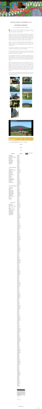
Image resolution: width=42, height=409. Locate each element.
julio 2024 (18, 174)
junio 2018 (18, 242)
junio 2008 (18, 355)
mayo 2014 (18, 289)
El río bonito (10, 177)
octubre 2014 (18, 284)
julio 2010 (18, 333)
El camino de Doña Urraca (11, 179)
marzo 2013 (18, 302)
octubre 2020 (18, 216)
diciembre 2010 (18, 328)
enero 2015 (18, 281)
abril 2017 (18, 255)
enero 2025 (18, 168)
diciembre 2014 (18, 282)
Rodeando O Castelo (11, 211)
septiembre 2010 (18, 331)
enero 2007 (18, 371)
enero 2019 (18, 235)
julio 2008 (18, 354)
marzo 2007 (18, 369)
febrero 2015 (18, 280)
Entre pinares (10, 175)
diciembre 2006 (18, 372)
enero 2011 (18, 327)
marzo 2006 (18, 380)
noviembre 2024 (18, 170)
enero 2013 (18, 304)
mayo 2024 (18, 176)
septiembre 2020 (18, 217)
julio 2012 (18, 310)
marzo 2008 (18, 358)
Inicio (21, 0)
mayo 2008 (18, 356)
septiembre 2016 (18, 262)
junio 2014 (18, 288)
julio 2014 (18, 287)
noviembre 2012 (18, 306)
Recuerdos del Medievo (11, 182)
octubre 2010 (18, 330)
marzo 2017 (18, 256)
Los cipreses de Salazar (11, 178)
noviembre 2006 (18, 373)
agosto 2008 (18, 353)
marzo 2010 (18, 335)
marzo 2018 (18, 245)
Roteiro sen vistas (10, 176)
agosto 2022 (18, 196)
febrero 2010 (18, 336)
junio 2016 (18, 265)
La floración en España (11, 193)
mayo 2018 (18, 243)
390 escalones (10, 181)
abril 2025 (18, 165)
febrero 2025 (18, 167)
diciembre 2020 (18, 215)
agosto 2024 (18, 173)
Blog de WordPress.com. (21, 406)
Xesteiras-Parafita (21, 25)
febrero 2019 (18, 234)
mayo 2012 (18, 312)
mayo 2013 (18, 300)
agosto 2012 (18, 309)
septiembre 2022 (18, 195)
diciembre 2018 (18, 236)
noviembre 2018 (18, 237)
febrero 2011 (18, 326)
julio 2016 (18, 264)
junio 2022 (18, 198)
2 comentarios (21, 144)
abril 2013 (18, 301)
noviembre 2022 (18, 193)
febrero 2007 (18, 370)
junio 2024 (18, 175)
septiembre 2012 (18, 308)
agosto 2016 (18, 263)
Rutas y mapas (27, 27)
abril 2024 (18, 177)
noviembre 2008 (18, 350)
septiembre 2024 (18, 172)
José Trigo (23, 27)
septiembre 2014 (18, 285)
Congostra (10, 189)
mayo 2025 (18, 164)
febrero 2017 (18, 257)
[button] (15, 80)
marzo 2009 (18, 346)
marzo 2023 (18, 189)
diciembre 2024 (18, 169)
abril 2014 (18, 290)
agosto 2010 (18, 332)
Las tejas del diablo (11, 214)
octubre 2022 (18, 194)
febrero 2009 (18, 347)
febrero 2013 (18, 303)
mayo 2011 (18, 323)
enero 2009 (18, 348)
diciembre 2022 (18, 192)
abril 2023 (18, 188)
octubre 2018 (18, 238)
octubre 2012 (18, 307)
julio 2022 (18, 197)
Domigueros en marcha (11, 191)
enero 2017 (18, 258)
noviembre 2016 (18, 260)
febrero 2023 (18, 190)
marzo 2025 (18, 166)
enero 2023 (18, 191)
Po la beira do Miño (11, 180)
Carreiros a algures (11, 188)
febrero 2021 (18, 213)
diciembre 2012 (18, 305)
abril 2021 (18, 211)
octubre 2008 (18, 351)
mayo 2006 (18, 378)
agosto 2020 (18, 218)
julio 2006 (18, 376)
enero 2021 (18, 214)
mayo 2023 (18, 187)
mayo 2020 (18, 221)
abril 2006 (18, 379)
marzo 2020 (18, 222)
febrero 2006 (18, 381)
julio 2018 (18, 241)
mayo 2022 (18, 199)
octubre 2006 (18, 374)
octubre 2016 (18, 261)
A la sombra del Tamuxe (11, 174)
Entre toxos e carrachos (11, 192)
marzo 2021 (18, 212)
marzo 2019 (18, 233)
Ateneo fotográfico (11, 187)
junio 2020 (18, 220)
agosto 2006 (18, 375)
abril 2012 (18, 313)
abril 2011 (18, 324)
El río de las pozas (10, 173)
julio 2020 (18, 219)
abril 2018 (18, 244)
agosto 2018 (18, 240)
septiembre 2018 (18, 239)
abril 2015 (18, 278)
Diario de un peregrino (11, 190)
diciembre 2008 (18, 349)
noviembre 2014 (18, 283)
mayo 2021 (18, 210)
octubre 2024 (18, 171)
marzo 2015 (18, 279)
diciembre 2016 (18, 259)
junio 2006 (18, 377)
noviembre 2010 (18, 329)
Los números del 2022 (11, 212)
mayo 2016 (18, 266)
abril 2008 (18, 357)
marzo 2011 (18, 325)
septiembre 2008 (18, 352)
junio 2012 (18, 311)
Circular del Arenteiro (11, 213)
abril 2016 (18, 267)
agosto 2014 (18, 286)
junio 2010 (18, 334)
